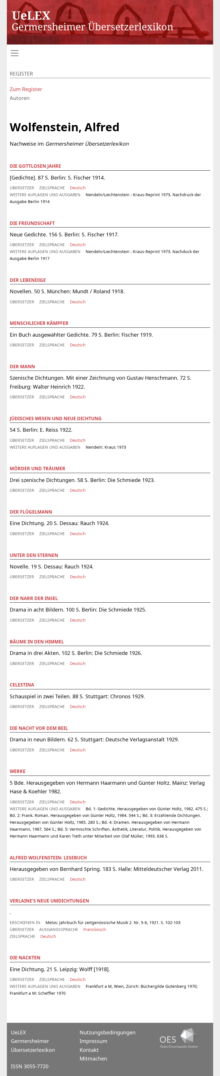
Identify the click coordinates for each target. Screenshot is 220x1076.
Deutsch (78, 187)
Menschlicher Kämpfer (39, 323)
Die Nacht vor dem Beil (39, 728)
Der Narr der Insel (34, 598)
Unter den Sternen (34, 555)
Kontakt (89, 1049)
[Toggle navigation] (110, 53)
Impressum (93, 1041)
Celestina (22, 685)
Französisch (94, 929)
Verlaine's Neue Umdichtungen (49, 901)
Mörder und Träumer (37, 468)
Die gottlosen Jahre (35, 166)
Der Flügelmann (31, 512)
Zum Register (26, 89)
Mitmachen (93, 1058)
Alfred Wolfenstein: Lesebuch (48, 858)
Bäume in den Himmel (37, 642)
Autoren (20, 98)
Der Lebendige (28, 280)
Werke (17, 771)
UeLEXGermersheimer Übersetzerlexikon (33, 1041)
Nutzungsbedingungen (107, 1032)
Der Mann (22, 366)
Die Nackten (25, 957)
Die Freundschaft (32, 223)
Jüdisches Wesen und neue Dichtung (56, 418)
